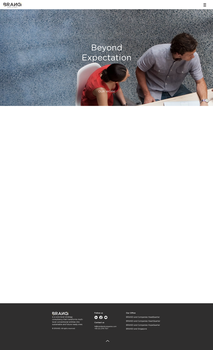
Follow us (98, 313)
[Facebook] (101, 317)
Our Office (131, 313)
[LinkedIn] (96, 317)
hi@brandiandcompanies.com (105, 326)
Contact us (99, 322)
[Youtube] (105, 317)
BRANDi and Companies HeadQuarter (143, 317)
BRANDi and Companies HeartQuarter (143, 321)
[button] (204, 5)
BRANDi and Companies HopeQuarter (143, 325)
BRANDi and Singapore (136, 329)
